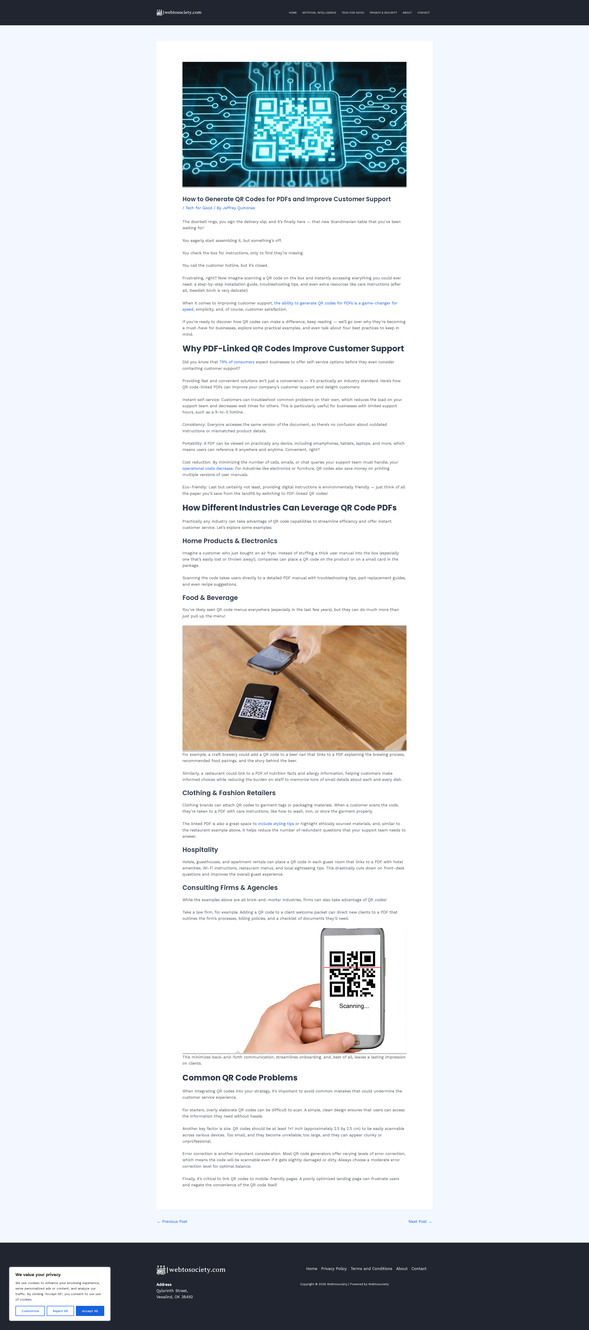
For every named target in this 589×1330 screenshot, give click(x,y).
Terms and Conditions (371, 1268)
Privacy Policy (334, 1268)
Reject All (60, 1311)
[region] (59, 1294)
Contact (423, 12)
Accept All (90, 1311)
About (407, 12)
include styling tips (276, 823)
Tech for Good (353, 12)
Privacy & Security (383, 12)
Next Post (420, 1221)
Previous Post (172, 1221)
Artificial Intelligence (319, 12)
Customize (30, 1311)
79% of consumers (236, 362)
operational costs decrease (207, 468)
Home (293, 12)
